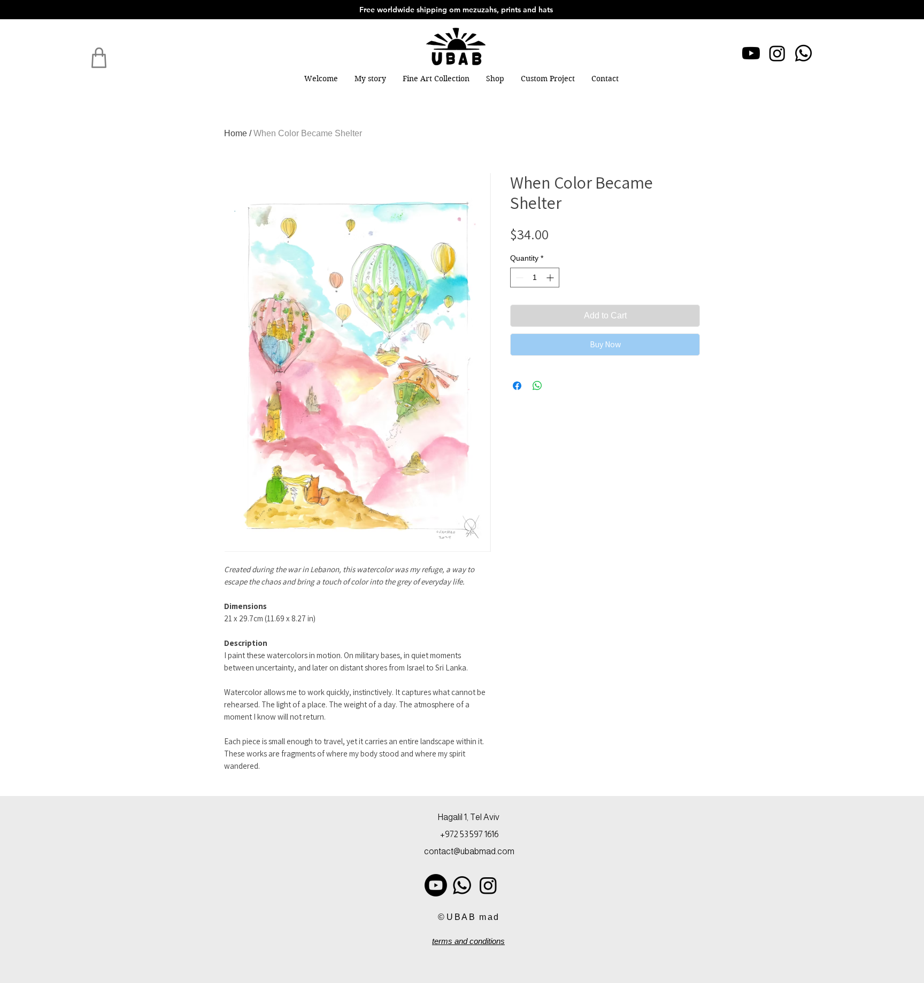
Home (235, 133)
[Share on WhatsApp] (537, 385)
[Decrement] (518, 277)
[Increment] (551, 277)
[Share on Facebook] (517, 385)
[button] (436, 78)
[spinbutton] (534, 277)
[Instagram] (777, 53)
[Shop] (99, 58)
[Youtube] (751, 53)
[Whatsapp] (803, 53)
